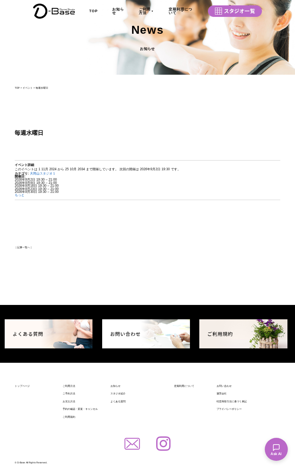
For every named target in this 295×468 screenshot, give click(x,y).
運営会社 (222, 393)
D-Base (21, 462)
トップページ (22, 386)
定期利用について (180, 11)
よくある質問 (118, 401)
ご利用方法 (145, 11)
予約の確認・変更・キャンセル (80, 409)
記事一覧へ (23, 247)
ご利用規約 (69, 416)
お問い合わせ (224, 386)
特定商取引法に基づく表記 (232, 401)
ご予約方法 (69, 393)
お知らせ (118, 11)
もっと (19, 195)
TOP (93, 11)
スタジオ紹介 (118, 393)
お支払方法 (69, 401)
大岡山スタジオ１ (43, 173)
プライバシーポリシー (229, 409)
